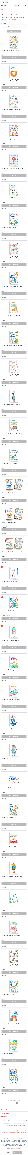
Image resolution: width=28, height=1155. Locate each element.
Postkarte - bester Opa (8, 994)
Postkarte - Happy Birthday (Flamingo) (12, 375)
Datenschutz (13, 1132)
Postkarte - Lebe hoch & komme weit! (12, 847)
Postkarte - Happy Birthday (9, 1083)
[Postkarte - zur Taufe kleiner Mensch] (14, 927)
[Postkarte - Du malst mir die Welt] (14, 1015)
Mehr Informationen (16, 1148)
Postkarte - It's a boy (7, 906)
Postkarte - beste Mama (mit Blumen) (12, 286)
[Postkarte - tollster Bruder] (14, 219)
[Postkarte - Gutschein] (14, 1045)
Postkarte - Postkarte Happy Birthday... (13, 168)
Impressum (23, 1132)
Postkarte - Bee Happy (8, 670)
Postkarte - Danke (7, 788)
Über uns (6, 1130)
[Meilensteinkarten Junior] (14, 514)
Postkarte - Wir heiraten (8, 611)
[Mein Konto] (22, 5)
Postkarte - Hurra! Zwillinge (9, 198)
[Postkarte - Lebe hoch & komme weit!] (14, 838)
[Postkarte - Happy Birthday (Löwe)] (14, 71)
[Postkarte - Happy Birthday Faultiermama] (14, 956)
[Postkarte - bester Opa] (14, 986)
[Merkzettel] (18, 5)
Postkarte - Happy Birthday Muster (11, 257)
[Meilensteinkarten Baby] (14, 484)
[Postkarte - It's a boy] (14, 897)
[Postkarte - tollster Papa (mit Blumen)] (14, 337)
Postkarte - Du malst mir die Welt (11, 1024)
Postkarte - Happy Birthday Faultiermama (14, 965)
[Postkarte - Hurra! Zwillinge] (14, 189)
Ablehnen (9, 1152)
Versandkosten (23, 1120)
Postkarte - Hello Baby (8, 817)
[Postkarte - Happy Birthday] (14, 1074)
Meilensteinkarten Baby (8, 493)
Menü (5, 5)
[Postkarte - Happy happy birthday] (14, 130)
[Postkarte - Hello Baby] (14, 809)
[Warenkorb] (25, 5)
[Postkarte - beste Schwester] (14, 455)
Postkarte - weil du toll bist (9, 581)
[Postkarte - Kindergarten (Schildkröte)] (14, 425)
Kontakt (11, 1130)
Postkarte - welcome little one (10, 50)
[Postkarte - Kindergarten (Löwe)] (14, 307)
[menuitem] (4, 5)
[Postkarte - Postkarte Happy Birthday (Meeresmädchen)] (14, 160)
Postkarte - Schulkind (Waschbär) (11, 404)
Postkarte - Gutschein (8, 1053)
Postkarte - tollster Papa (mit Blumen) (12, 345)
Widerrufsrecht (5, 1132)
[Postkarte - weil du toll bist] (14, 573)
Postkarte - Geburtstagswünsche (11, 699)
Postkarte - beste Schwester (9, 463)
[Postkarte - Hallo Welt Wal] (14, 720)
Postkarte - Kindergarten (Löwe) (11, 316)
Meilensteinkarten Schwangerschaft (12, 552)
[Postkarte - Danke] (14, 779)
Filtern (4, 23)
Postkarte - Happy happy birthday (11, 139)
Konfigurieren (17, 1152)
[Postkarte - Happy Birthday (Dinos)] (14, 101)
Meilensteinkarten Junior (9, 522)
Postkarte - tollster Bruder (9, 227)
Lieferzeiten (19, 1127)
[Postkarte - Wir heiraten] (14, 602)
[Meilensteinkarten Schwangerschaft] (14, 543)
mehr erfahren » (14, 19)
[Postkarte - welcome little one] (14, 42)
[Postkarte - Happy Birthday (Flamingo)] (14, 366)
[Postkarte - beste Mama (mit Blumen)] (14, 278)
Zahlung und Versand (18, 1130)
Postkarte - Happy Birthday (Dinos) (11, 109)
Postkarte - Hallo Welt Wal (9, 729)
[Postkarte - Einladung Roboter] (14, 632)
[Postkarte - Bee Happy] (14, 661)
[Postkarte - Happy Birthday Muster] (14, 248)
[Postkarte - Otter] (14, 750)
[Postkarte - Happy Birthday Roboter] (14, 868)
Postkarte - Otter (6, 758)
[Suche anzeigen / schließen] (15, 5)
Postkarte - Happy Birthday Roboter (12, 876)
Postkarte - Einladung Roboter (10, 640)
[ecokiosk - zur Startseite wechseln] (4, 2)
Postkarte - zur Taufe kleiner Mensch (12, 935)
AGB (18, 1132)
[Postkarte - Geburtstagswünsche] (14, 691)
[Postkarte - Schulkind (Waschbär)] (14, 396)
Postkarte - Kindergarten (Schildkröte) (12, 434)
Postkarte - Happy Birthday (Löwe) (11, 80)
